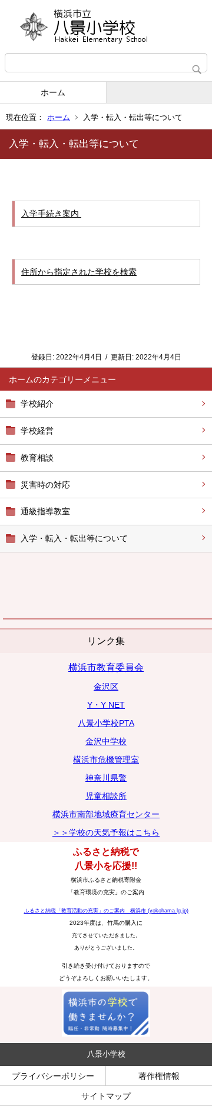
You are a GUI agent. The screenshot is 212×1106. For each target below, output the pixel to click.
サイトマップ (106, 1096)
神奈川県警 (106, 777)
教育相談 (37, 457)
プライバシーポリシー (53, 1076)
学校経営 (37, 430)
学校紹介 (37, 403)
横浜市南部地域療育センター (106, 814)
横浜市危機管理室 (106, 759)
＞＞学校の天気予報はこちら (106, 832)
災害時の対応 (45, 484)
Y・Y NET (106, 704)
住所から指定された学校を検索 (79, 271)
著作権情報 (159, 1076)
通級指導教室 (45, 511)
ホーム (53, 92)
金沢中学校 (106, 741)
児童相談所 (106, 796)
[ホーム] (106, 26)
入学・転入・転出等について (74, 538)
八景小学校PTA (106, 723)
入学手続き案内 (51, 213)
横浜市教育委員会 (106, 667)
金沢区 (106, 686)
